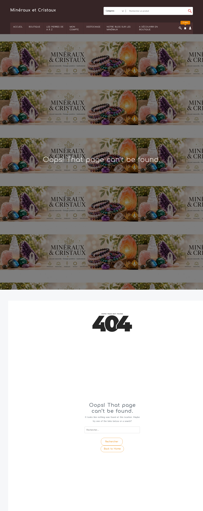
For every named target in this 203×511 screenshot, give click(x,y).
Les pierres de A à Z (54, 28)
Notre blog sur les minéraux (118, 28)
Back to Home (112, 449)
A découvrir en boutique (148, 28)
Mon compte (74, 28)
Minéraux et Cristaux (33, 10)
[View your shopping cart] (185, 28)
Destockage (93, 27)
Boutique (34, 27)
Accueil (18, 27)
